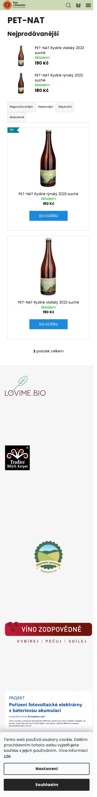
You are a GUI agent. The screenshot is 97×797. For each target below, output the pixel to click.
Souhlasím (46, 785)
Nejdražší (65, 107)
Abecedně (17, 117)
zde (7, 756)
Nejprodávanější (21, 107)
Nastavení (47, 769)
